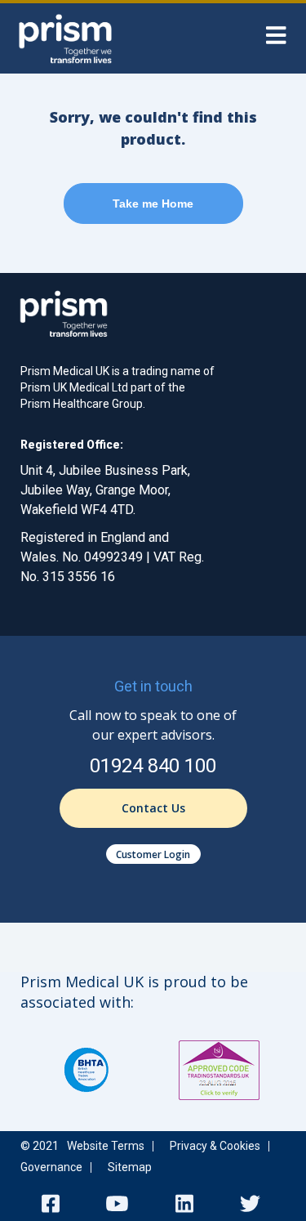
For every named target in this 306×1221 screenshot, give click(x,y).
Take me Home (153, 203)
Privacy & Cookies (215, 1145)
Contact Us (153, 808)
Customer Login (153, 854)
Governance (51, 1167)
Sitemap (130, 1167)
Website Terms (105, 1145)
